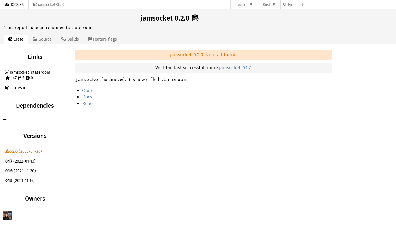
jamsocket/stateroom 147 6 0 (29, 75)
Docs (87, 96)
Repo (87, 103)
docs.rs (241, 4)
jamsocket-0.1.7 (235, 68)
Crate (87, 90)
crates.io (17, 87)
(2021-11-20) (20, 170)
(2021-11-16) (20, 180)
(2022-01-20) (25, 151)
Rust (266, 4)
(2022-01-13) (20, 161)
